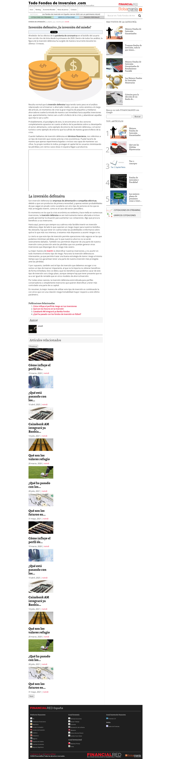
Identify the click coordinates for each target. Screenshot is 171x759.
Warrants (73, 730)
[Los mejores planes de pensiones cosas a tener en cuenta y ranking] (118, 197)
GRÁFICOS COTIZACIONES (66, 17)
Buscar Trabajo (74, 721)
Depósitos (35, 724)
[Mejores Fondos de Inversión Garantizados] (114, 32)
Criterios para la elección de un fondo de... (132, 97)
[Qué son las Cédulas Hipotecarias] (118, 148)
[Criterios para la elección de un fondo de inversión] (114, 98)
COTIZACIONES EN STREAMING (41, 17)
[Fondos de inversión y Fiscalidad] (118, 181)
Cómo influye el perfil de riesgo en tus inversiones (55, 306)
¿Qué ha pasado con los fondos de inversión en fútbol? (57, 314)
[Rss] (140, 10)
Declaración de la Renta (77, 727)
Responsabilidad (50, 754)
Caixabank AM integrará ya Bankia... (38, 427)
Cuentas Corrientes (38, 744)
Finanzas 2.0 (112, 718)
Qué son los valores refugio (39, 457)
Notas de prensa (63, 10)
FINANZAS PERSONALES (92, 17)
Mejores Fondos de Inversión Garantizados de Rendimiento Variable (133, 66)
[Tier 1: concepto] (118, 164)
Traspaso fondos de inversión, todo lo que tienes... (133, 48)
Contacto (74, 10)
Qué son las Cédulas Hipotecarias (134, 147)
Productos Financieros (39, 721)
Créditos (34, 733)
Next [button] (31, 696)
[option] (40, 361)
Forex (72, 746)
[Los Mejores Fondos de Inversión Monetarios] (114, 82)
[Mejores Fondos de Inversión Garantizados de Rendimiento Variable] (114, 65)
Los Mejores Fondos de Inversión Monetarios (133, 80)
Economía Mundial (49, 10)
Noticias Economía (76, 719)
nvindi (67, 22)
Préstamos (35, 736)
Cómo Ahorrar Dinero (76, 733)
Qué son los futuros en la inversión (48, 309)
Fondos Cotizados (37, 727)
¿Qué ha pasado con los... (39, 484)
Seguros (34, 738)
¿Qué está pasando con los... (37, 396)
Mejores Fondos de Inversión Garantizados (133, 31)
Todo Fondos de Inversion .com (57, 2)
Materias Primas (75, 743)
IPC (33, 719)
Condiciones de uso (36, 754)
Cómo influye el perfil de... (39, 366)
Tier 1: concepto (133, 162)
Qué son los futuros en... (37, 512)
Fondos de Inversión (36, 21)
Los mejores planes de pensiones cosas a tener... (135, 197)
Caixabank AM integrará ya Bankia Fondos (51, 311)
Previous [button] (33, 346)
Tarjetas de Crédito (38, 741)
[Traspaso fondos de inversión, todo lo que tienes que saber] (114, 49)
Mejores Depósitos (38, 747)
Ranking (38, 10)
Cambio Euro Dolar (76, 736)
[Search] (139, 16)
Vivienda (73, 724)
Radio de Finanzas (113, 726)
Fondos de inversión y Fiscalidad (134, 180)
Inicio (31, 10)
